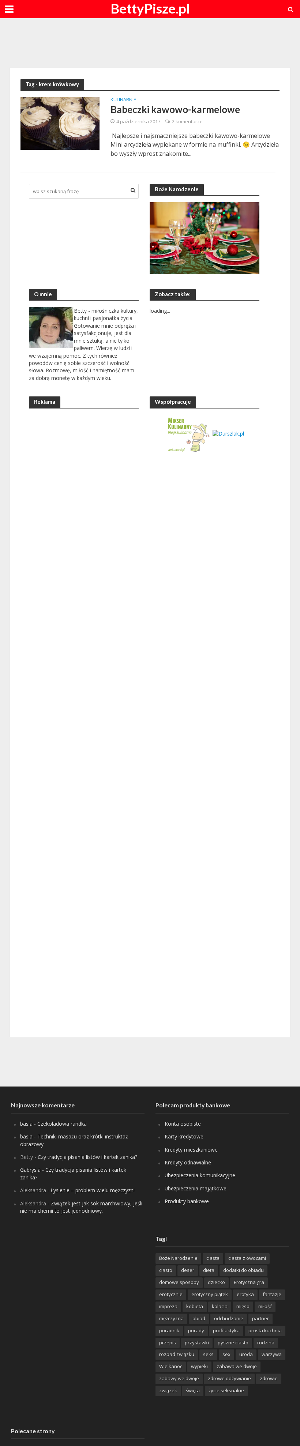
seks (208, 1354)
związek (168, 1390)
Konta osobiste (183, 1123)
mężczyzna (171, 1318)
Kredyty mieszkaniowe (191, 1149)
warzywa (272, 1354)
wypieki (199, 1366)
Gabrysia (30, 1169)
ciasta (213, 1258)
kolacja (220, 1306)
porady (196, 1330)
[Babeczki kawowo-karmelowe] (60, 123)
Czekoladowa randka (62, 1123)
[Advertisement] (150, 42)
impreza (168, 1306)
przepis (167, 1342)
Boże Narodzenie (178, 1258)
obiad (198, 1318)
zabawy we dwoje (179, 1378)
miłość (265, 1306)
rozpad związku (176, 1354)
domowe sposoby (179, 1282)
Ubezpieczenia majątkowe (195, 1188)
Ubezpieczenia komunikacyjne (200, 1175)
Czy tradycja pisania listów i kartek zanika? (87, 1156)
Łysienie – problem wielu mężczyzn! (93, 1190)
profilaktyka (226, 1330)
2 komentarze (187, 121)
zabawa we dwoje (237, 1366)
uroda (246, 1354)
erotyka (245, 1294)
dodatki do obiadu (243, 1270)
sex (226, 1354)
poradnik (169, 1330)
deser (187, 1270)
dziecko (216, 1282)
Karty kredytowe (184, 1136)
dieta (208, 1270)
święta (193, 1390)
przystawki (197, 1342)
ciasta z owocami (247, 1258)
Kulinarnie (123, 100)
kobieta (194, 1306)
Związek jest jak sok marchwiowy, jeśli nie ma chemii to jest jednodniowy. (81, 1207)
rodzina (265, 1342)
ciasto (165, 1270)
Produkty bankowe (187, 1201)
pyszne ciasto (233, 1342)
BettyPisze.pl (150, 8)
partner (260, 1318)
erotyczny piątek (209, 1294)
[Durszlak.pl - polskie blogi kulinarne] (228, 433)
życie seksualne (226, 1390)
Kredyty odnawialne (188, 1162)
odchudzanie (228, 1318)
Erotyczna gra (249, 1282)
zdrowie (269, 1378)
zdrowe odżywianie (229, 1378)
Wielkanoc (170, 1366)
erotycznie (171, 1294)
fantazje (272, 1294)
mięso (243, 1306)
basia (26, 1123)
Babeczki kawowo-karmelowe (175, 109)
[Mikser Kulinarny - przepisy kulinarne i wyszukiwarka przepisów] (188, 433)
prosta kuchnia (265, 1330)
